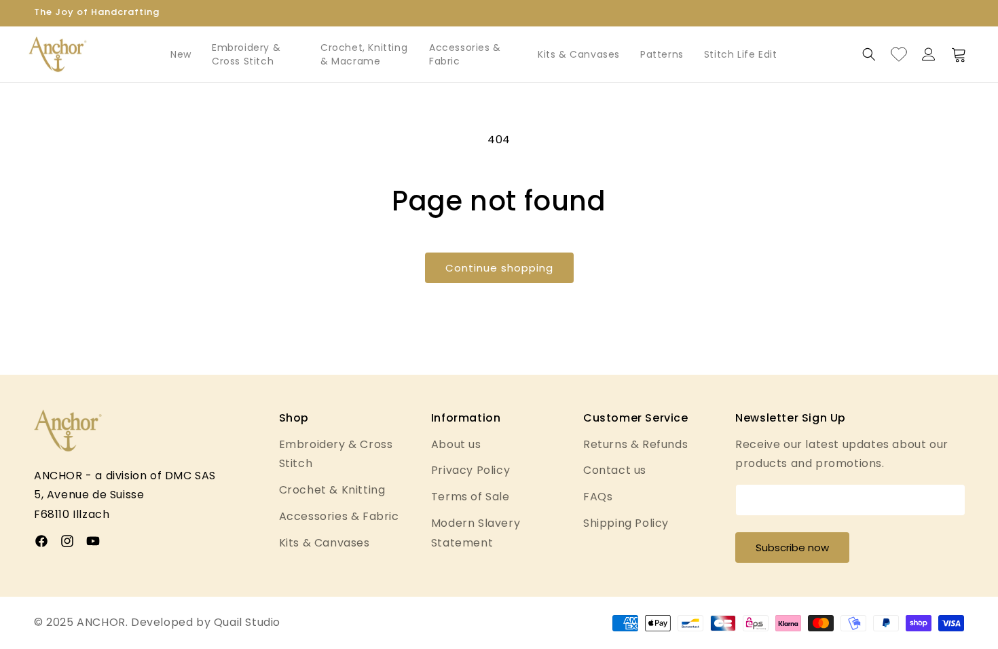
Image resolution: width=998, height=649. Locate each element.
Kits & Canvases (579, 54)
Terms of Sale (470, 496)
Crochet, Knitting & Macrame (363, 54)
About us (456, 444)
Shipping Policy (626, 523)
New (180, 54)
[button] (869, 54)
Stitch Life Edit (740, 54)
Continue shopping (499, 268)
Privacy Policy (470, 470)
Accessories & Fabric (465, 54)
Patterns (662, 54)
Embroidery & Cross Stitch (246, 54)
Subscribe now (792, 547)
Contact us (614, 470)
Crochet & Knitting (332, 490)
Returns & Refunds (635, 444)
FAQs (597, 496)
